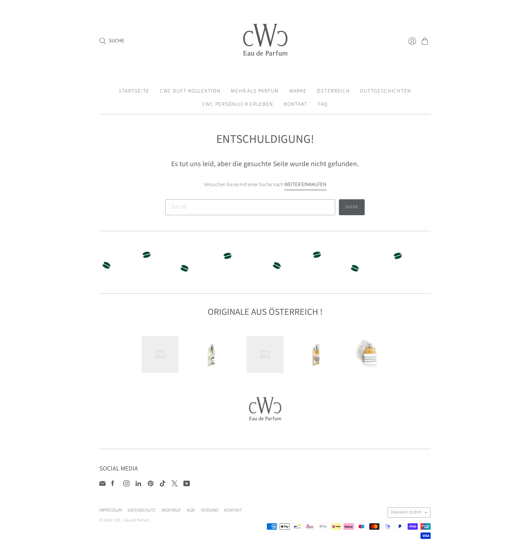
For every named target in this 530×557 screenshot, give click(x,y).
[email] (102, 485)
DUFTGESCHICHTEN (385, 91)
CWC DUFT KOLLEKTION (190, 91)
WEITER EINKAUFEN (305, 184)
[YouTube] (186, 485)
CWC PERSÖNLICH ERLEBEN (237, 104)
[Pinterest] (151, 485)
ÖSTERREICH (333, 91)
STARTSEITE (134, 91)
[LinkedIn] (138, 485)
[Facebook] (112, 485)
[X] (174, 485)
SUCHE (352, 207)
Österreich (406, 512)
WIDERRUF (171, 510)
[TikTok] (162, 485)
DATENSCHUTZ (142, 510)
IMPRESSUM (110, 510)
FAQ (323, 104)
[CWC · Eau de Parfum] (265, 41)
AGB (191, 510)
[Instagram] (126, 485)
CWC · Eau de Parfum (131, 520)
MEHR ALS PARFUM (255, 91)
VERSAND (209, 510)
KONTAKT (296, 104)
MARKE (298, 91)
